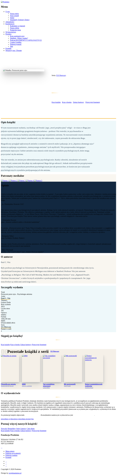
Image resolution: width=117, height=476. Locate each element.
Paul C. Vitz (57, 96)
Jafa (11, 46)
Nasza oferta (14, 28)
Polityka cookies (11, 455)
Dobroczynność (15, 44)
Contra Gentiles (15, 42)
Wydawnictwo (10, 32)
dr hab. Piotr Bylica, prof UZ (83, 415)
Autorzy (23, 429)
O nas (7, 12)
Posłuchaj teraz (15, 30)
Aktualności (9, 22)
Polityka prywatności (13, 453)
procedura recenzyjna (26, 419)
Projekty (8, 34)
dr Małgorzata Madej (32, 415)
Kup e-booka (67, 102)
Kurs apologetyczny (17, 36)
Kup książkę (56, 102)
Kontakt (8, 48)
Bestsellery (12, 429)
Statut (12, 18)
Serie (18, 429)
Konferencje (9, 24)
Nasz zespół (14, 16)
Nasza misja (14, 14)
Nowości (4, 429)
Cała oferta (31, 429)
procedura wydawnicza (9, 419)
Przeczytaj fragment (92, 102)
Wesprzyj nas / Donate (13, 50)
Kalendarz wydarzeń (17, 26)
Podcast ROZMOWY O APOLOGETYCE (26, 40)
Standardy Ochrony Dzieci (19, 20)
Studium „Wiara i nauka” (19, 38)
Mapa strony (10, 451)
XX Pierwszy (66, 71)
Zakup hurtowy (78, 102)
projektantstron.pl (15, 473)
